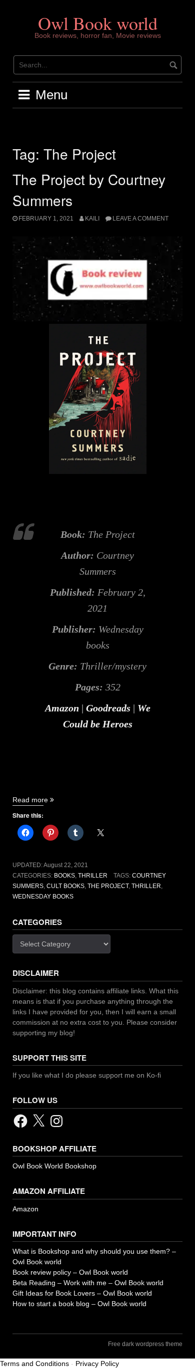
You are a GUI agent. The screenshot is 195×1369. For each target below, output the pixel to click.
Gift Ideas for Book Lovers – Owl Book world (82, 1293)
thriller (146, 886)
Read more (33, 800)
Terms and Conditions (34, 1364)
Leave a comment (140, 218)
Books (64, 875)
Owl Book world (98, 23)
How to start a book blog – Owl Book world (79, 1304)
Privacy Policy (97, 1364)
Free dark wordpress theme (145, 1344)
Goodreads (108, 707)
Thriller (93, 875)
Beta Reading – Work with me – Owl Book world (88, 1283)
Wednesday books (43, 896)
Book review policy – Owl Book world (70, 1272)
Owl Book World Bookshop (54, 1166)
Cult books (65, 886)
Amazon (62, 707)
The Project (108, 886)
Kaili (92, 218)
